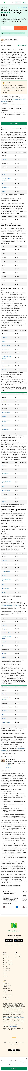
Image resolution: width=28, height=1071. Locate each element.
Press (4, 972)
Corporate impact (7, 960)
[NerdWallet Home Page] (5, 2)
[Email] (8, 768)
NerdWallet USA (9, 1042)
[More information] (24, 33)
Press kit (5, 974)
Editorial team (6, 970)
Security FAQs (18, 956)
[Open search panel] (12, 2)
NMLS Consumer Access (8, 1017)
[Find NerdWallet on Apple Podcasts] (17, 1050)
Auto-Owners (6, 171)
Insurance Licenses (13, 1026)
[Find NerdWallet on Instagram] (14, 1050)
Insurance (3, 7)
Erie (3, 183)
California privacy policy (7, 991)
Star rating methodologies (6, 967)
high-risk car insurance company (9, 605)
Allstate (4, 653)
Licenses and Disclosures (19, 1017)
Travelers (4, 159)
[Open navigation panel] (2, 2)
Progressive (5, 187)
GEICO (4, 174)
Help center (18, 954)
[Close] (26, 1058)
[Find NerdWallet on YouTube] (11, 1050)
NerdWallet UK (21, 1042)
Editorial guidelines (8, 964)
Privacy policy (6, 988)
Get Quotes (20, 27)
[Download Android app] (18, 940)
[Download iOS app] (9, 940)
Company (5, 954)
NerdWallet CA (15, 1044)
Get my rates (14, 123)
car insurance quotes (11, 89)
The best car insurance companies (15, 104)
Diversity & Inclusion (8, 962)
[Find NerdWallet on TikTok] (19, 1050)
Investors (5, 976)
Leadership (5, 956)
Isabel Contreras (10, 759)
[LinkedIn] (10, 768)
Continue (13, 1068)
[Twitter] (6, 768)
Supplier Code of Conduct (7, 986)
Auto (9, 7)
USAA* (4, 191)
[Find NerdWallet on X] (9, 1050)
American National (7, 366)
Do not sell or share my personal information (8, 997)
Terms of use (6, 983)
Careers (5, 958)
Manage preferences (14, 1064)
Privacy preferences (8, 993)
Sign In (18, 2)
